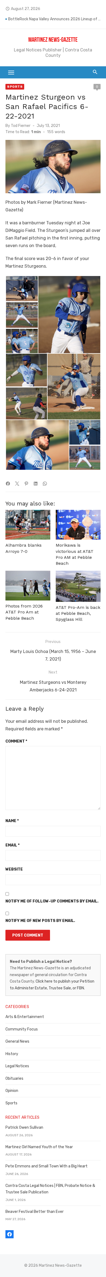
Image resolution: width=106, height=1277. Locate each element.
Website (14, 869)
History (11, 1054)
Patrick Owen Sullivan (24, 1127)
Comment (16, 741)
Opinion (11, 1090)
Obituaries (14, 1078)
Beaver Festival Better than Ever (34, 1211)
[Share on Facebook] (7, 483)
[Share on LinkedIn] (35, 483)
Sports (15, 86)
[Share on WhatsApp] (44, 483)
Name (12, 821)
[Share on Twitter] (17, 483)
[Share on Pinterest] (26, 483)
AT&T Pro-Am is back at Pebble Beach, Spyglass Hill (78, 613)
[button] (21, 288)
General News (17, 1041)
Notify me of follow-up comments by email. (51, 901)
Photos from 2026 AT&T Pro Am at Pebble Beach (24, 612)
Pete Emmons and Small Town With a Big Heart (46, 1166)
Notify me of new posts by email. (40, 920)
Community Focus (21, 1029)
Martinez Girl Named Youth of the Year (39, 1147)
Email (12, 845)
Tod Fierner (20, 125)
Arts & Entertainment (24, 1017)
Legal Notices (17, 1066)
